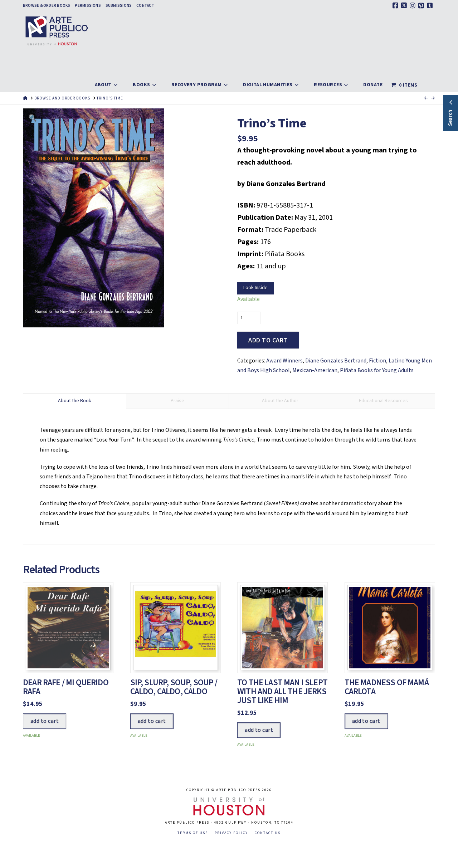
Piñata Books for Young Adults (377, 370)
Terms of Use (192, 833)
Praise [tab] (177, 400)
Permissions (88, 5)
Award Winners (284, 361)
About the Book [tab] (74, 400)
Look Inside (255, 287)
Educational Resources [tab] (383, 400)
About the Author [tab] (280, 400)
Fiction (377, 361)
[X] (405, 5)
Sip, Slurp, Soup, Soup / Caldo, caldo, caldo (174, 687)
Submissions (119, 5)
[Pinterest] (422, 5)
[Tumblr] (431, 5)
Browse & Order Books (46, 5)
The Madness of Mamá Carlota (387, 687)
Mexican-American (314, 370)
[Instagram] (413, 5)
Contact (145, 5)
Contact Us (268, 833)
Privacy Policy (231, 833)
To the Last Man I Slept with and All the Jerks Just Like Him (282, 691)
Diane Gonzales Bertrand (335, 361)
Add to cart (268, 340)
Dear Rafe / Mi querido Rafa (65, 687)
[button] (33, 118)
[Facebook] (396, 5)
